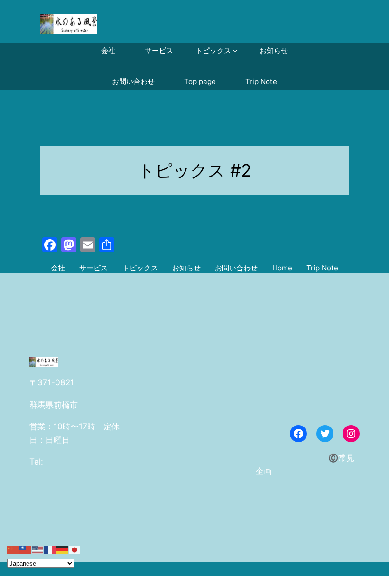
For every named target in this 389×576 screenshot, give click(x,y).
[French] (50, 549)
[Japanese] (75, 549)
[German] (62, 549)
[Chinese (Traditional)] (25, 549)
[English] (38, 549)
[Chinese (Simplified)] (13, 549)
